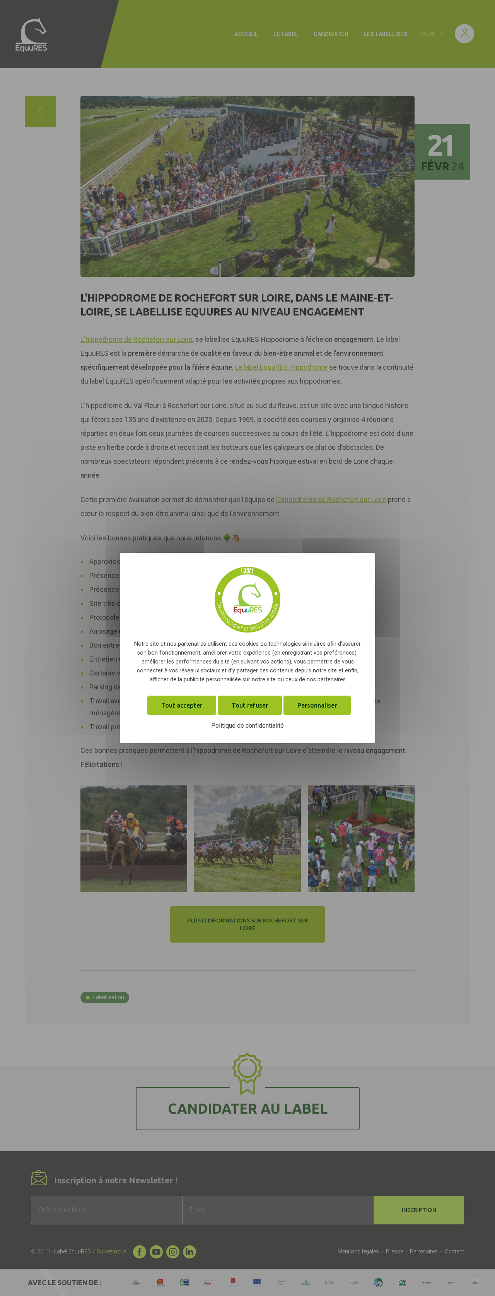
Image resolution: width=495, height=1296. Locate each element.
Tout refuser (250, 705)
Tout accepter (181, 705)
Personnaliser (317, 705)
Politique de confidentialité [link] (247, 725)
